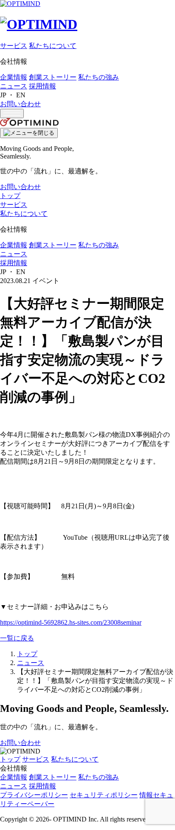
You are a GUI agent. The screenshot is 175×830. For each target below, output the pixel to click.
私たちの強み (98, 77)
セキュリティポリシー (104, 795)
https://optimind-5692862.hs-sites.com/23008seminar (70, 622)
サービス (13, 45)
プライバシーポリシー (34, 795)
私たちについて (52, 45)
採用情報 (42, 86)
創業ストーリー (52, 77)
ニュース (13, 86)
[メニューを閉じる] (29, 133)
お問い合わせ (20, 104)
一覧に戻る (17, 638)
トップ (10, 195)
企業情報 (13, 77)
